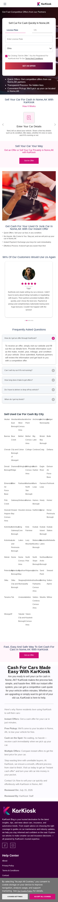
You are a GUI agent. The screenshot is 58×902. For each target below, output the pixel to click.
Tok (12, 597)
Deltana (50, 450)
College (28, 450)
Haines (28, 500)
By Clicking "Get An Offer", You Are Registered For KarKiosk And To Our (28, 57)
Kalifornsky (37, 510)
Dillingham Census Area (29, 470)
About (4, 861)
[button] (25, 320)
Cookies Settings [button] (14, 896)
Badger (50, 419)
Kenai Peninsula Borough (51, 513)
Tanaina (7, 597)
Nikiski (7, 557)
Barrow (7, 436)
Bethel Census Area (28, 439)
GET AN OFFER (29, 66)
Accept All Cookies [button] (42, 896)
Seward (50, 570)
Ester (13, 483)
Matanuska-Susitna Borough (37, 543)
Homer (49, 500)
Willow (49, 597)
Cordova (36, 450)
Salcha (35, 570)
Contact (5, 875)
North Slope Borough (36, 560)
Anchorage (37, 419)
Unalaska (22, 597)
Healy (42, 500)
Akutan (7, 419)
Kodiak (35, 527)
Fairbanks (22, 483)
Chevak (7, 450)
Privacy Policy (8, 866)
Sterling (43, 580)
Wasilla (43, 597)
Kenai (42, 510)
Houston (21, 510)
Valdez (28, 597)
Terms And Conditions (34, 58)
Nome (13, 557)
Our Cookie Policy (24, 891)
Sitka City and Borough (14, 583)
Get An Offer (29, 161)
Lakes (20, 540)
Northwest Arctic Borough (44, 560)
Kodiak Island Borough (43, 530)
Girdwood (22, 500)
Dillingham (22, 466)
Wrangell (7, 614)
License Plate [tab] (12, 30)
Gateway (14, 500)
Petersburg (8, 570)
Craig (42, 450)
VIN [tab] (35, 30)
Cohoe (21, 450)
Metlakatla (51, 540)
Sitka (6, 580)
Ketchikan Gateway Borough (15, 530)
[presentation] (3, 124)
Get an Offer (29, 655)
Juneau (28, 510)
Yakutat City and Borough (21, 617)
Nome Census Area (21, 560)
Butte (49, 436)
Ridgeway (29, 570)
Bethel (20, 436)
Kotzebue (8, 540)
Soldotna (29, 580)
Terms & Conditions (10, 870)
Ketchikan (8, 527)
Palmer (49, 557)
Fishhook (50, 483)
